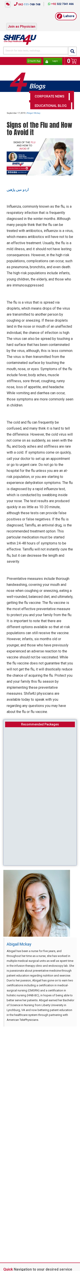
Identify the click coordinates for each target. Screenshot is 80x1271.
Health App (34, 56)
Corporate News (49, 92)
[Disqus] (40, 1080)
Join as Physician (21, 23)
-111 (29, 4)
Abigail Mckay (33, 108)
